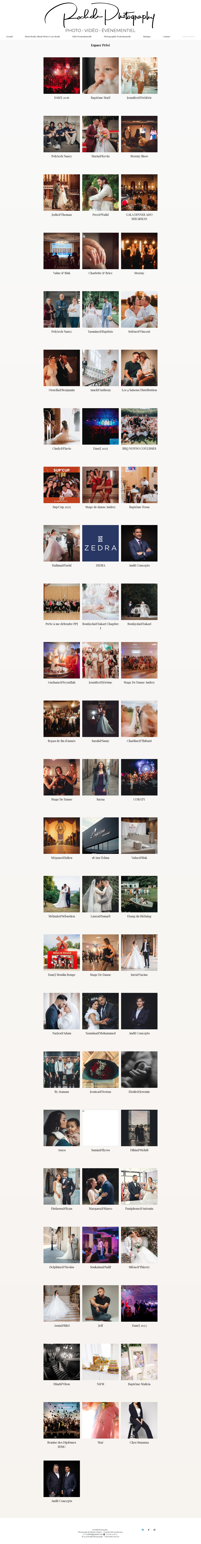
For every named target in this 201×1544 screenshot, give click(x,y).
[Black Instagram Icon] (154, 1530)
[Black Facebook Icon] (148, 1530)
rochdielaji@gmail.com (93, 1534)
